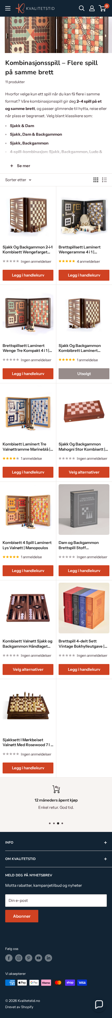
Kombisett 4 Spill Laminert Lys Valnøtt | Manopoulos (27, 545)
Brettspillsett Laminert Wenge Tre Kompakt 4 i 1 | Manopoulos (26, 348)
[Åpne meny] (7, 8)
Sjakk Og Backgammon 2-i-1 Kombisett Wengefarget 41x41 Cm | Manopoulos (28, 250)
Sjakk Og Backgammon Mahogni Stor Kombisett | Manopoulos (82, 447)
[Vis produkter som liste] (104, 180)
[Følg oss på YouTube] (38, 958)
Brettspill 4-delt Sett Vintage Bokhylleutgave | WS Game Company (81, 644)
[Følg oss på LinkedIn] (48, 958)
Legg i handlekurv (28, 275)
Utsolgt (84, 373)
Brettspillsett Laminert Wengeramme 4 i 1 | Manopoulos (80, 250)
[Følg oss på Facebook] (9, 958)
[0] (102, 8)
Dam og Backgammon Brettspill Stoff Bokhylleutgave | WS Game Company (83, 545)
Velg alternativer (84, 472)
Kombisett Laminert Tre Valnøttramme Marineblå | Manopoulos (26, 447)
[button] (98, 1004)
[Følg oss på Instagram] (18, 958)
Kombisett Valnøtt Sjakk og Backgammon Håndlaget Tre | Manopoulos (27, 644)
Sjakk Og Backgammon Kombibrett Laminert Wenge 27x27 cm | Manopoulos (80, 348)
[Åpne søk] (82, 8)
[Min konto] (92, 8)
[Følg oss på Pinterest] (28, 958)
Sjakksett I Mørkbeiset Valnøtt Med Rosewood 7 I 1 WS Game (27, 742)
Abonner (21, 916)
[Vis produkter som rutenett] (96, 180)
